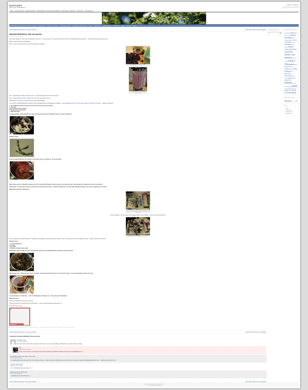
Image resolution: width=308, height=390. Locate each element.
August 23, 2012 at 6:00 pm (16, 365)
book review (116, 25)
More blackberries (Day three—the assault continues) (23, 29)
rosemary (289, 86)
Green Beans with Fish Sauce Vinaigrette (255, 29)
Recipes (35, 25)
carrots (290, 40)
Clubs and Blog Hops (65, 25)
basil (286, 35)
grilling (288, 66)
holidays (287, 69)
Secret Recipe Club (291, 88)
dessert (288, 57)
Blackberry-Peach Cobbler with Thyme (27, 98)
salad (294, 86)
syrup (69, 327)
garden (291, 64)
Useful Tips (97, 25)
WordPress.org (289, 113)
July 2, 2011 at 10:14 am (25, 349)
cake (294, 38)
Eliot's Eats (15, 5)
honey (291, 69)
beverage (289, 35)
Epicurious (75, 238)
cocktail (287, 44)
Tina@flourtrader (21, 340)
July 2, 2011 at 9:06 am (22, 341)
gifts (286, 66)
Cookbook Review (106, 25)
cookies (291, 47)
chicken (294, 40)
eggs (293, 58)
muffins (293, 75)
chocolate (288, 42)
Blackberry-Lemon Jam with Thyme (75, 103)
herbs (292, 66)
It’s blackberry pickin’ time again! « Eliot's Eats (23, 356)
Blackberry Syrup (84, 238)
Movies (123, 25)
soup (286, 90)
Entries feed (288, 110)
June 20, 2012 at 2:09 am (16, 357)
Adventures (42, 25)
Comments (295, 4)
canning (286, 40)
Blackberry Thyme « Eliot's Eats (18, 372)
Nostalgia (49, 25)
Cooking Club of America (94, 103)
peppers (294, 78)
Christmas (294, 42)
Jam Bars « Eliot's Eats (16, 364)
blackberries (44, 327)
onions (286, 78)
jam (55, 327)
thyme (73, 327)
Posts (289, 4)
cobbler (51, 327)
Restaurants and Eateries (80, 25)
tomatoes (292, 93)
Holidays (128, 25)
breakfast (288, 38)
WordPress (154, 385)
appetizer (287, 33)
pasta (290, 78)
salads (286, 88)
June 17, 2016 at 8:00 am (16, 373)
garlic (296, 64)
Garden (56, 25)
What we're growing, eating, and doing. (20, 25)
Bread (293, 35)
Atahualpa (159, 385)
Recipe (65, 327)
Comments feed (289, 111)
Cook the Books (291, 49)
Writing (135, 25)
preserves (60, 327)
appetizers (293, 33)
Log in (287, 108)
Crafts (90, 25)
